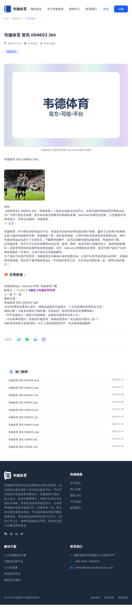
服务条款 (109, 597)
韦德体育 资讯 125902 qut (22, 439)
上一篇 (8, 294)
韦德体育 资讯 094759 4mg (23, 380)
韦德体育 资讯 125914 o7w (23, 446)
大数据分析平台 (13, 561)
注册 (121, 9)
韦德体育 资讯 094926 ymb (23, 432)
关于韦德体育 (55, 9)
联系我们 (91, 9)
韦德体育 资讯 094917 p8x (23, 402)
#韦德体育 (21, 290)
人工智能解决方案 (15, 555)
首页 (6, 18)
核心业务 (75, 489)
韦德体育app (12, 286)
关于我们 (75, 483)
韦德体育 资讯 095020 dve (23, 409)
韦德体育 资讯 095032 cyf (23, 417)
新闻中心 (74, 9)
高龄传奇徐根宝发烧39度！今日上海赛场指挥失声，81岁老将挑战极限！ (48, 323)
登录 (106, 9)
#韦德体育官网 (46, 290)
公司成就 (75, 501)
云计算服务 (11, 567)
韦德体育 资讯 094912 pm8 (23, 424)
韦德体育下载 (111, 239)
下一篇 (17, 294)
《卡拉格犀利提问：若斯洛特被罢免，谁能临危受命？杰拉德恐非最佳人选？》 (52, 319)
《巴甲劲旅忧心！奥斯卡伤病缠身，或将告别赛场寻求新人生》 (42, 315)
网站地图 (123, 597)
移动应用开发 (12, 573)
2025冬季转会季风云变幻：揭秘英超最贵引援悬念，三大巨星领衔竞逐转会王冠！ (54, 306)
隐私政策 (95, 597)
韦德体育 (42, 219)
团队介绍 (75, 495)
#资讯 (32, 290)
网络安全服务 (12, 580)
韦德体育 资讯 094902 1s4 (23, 395)
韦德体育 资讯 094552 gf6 (21, 302)
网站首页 (36, 9)
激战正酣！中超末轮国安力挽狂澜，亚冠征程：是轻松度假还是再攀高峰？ (49, 311)
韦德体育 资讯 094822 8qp (23, 387)
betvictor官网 (30, 286)
